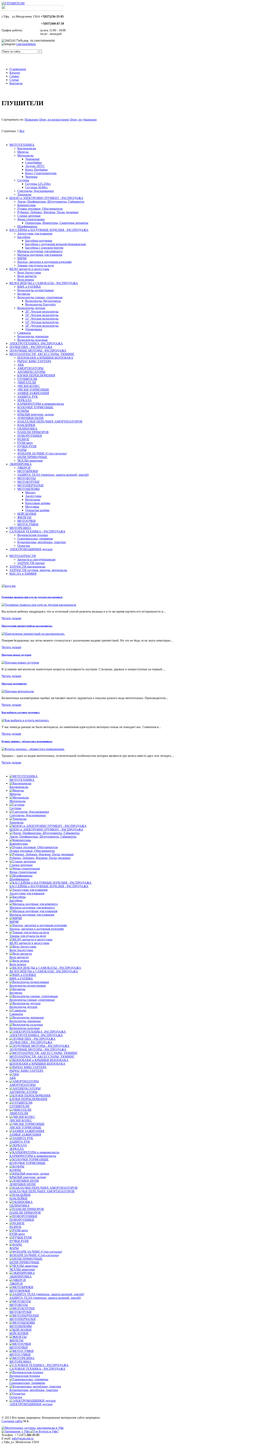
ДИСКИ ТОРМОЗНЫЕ (33, 389)
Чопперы (31, 176)
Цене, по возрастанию (54, 119)
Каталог (14, 72)
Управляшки (33, 329)
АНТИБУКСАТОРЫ (31, 371)
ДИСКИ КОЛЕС (28, 386)
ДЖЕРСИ (24, 467)
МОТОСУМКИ (27, 524)
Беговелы (23, 293)
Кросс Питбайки (36, 169)
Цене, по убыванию (83, 119)
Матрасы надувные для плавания (39, 254)
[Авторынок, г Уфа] (16, 1431)
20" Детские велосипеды (41, 311)
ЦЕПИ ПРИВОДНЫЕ (32, 457)
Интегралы (32, 499)
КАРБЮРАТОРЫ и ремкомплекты (40, 403)
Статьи (14, 79)
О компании (17, 69)
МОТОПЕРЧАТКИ (30, 485)
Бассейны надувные (38, 240)
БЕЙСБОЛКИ (26, 513)
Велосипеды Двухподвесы (43, 301)
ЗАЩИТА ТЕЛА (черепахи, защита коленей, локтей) (53, 474)
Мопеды (23, 152)
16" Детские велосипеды (41, 315)
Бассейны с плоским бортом (44, 247)
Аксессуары (33, 496)
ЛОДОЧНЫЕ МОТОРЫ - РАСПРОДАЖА (37, 350)
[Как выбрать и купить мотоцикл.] (25, 720)
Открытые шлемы (37, 510)
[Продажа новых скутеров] (20, 662)
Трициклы (24, 194)
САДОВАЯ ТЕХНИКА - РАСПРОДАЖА (37, 531)
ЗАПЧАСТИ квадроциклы (27, 566)
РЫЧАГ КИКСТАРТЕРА (34, 361)
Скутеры (23, 180)
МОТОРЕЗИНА (20, 528)
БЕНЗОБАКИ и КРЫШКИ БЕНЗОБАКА (45, 357)
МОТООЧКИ (26, 520)
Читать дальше (11, 618)
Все (21, 131)
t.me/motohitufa (26, 44)
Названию (31, 119)
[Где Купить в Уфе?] (44, 1431)
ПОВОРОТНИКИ (29, 435)
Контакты (16, 83)
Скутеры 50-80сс (36, 187)
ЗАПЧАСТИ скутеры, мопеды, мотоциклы (38, 570)
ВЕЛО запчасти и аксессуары (29, 269)
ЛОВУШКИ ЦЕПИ (30, 418)
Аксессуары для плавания (34, 233)
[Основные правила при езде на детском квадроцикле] (39, 604)
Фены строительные (31, 219)
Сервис (14, 76)
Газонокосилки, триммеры (35, 538)
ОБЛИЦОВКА (27, 428)
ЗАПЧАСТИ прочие (31, 563)
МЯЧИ (22, 258)
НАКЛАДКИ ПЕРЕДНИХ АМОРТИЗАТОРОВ (49, 421)
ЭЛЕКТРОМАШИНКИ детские (31, 549)
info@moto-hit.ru (22, 1438)
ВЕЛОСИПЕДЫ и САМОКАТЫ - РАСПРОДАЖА (43, 283)
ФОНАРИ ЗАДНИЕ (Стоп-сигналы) (42, 453)
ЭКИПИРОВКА (20, 464)
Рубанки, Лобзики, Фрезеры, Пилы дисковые (47, 212)
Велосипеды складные (32, 340)
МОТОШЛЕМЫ (28, 489)
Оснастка (23, 545)
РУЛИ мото (25, 442)
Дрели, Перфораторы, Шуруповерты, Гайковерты (50, 201)
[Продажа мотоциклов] (18, 691)
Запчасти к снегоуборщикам (36, 559)
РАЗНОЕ (23, 439)
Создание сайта (12, 1421)
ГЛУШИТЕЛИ (27, 379)
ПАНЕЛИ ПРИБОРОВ (33, 432)
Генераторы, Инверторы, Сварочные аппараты (56, 222)
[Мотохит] (33, 1427)
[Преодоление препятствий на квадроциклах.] (33, 633)
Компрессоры (26, 205)
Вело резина (25, 279)
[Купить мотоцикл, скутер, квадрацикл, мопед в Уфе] (13, 3)
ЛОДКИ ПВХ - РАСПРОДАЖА (30, 347)
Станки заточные (29, 215)
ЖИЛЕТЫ (24, 517)
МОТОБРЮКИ (27, 471)
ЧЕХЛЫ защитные (30, 460)
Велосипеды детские (31, 308)
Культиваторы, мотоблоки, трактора (41, 542)
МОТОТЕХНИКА (21, 144)
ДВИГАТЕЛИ (26, 382)
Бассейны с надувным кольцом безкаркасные (55, 244)
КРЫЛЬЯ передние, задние (35, 414)
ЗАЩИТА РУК (27, 396)
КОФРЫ (23, 411)
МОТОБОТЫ (26, 478)
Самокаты (24, 332)
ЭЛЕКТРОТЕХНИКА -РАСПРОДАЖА (36, 343)
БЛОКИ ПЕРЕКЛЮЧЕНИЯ (36, 375)
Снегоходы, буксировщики (35, 191)
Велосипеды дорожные (33, 336)
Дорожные (32, 159)
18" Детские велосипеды (41, 325)
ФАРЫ (22, 450)
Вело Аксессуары (29, 272)
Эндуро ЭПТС (35, 166)
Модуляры (32, 506)
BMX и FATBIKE (29, 286)
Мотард (30, 492)
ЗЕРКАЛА (24, 400)
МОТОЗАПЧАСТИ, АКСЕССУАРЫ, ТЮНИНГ (41, 354)
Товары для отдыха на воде (35, 265)
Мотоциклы (25, 155)
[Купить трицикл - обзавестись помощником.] (33, 749)
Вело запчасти (27, 276)
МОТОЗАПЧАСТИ (22, 556)
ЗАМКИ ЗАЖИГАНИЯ (33, 393)
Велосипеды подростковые (35, 290)
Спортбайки (33, 162)
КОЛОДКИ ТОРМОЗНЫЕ (35, 407)
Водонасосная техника (32, 535)
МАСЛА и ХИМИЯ (22, 573)
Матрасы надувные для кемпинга (39, 251)
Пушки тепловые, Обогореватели (40, 208)
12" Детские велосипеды (41, 318)
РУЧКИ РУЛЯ (26, 446)
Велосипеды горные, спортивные (40, 297)
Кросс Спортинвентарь (41, 173)
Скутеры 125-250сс (38, 183)
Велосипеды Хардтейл (40, 304)
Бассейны (23, 237)
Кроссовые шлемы (37, 503)
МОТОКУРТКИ (28, 481)
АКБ (20, 364)
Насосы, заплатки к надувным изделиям (44, 262)
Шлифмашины (27, 226)
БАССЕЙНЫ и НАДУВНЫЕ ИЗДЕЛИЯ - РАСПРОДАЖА (48, 230)
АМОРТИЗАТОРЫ (30, 368)
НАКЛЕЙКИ (26, 425)
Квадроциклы (26, 148)
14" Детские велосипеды (41, 322)
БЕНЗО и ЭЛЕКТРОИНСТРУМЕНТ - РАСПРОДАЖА (46, 198)
